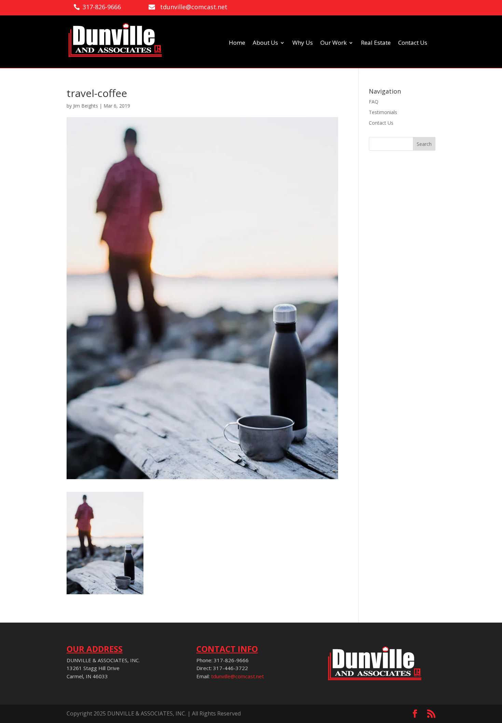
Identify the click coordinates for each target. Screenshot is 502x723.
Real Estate (376, 43)
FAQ (373, 101)
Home (237, 43)
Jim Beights (85, 105)
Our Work (333, 43)
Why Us (302, 43)
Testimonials (383, 112)
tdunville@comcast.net (237, 676)
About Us (265, 43)
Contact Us (412, 43)
